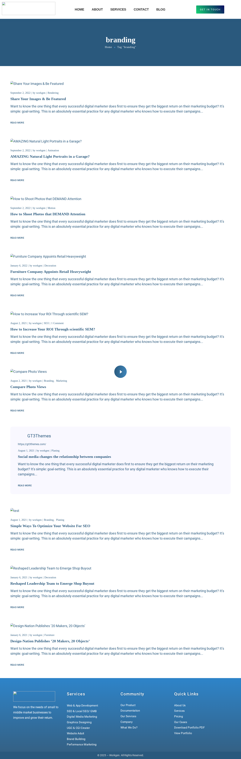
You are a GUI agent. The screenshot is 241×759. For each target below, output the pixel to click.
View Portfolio (183, 733)
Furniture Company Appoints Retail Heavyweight (50, 271)
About (97, 9)
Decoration (50, 265)
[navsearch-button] (232, 9)
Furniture (49, 635)
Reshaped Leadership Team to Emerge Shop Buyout (52, 583)
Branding (49, 380)
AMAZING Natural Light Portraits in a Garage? (50, 156)
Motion (51, 208)
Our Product (128, 705)
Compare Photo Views (28, 387)
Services (118, 9)
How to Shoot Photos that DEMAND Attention (47, 214)
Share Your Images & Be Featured (38, 99)
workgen (40, 92)
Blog (160, 9)
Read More (17, 122)
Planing (55, 450)
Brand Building (76, 739)
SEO (46, 323)
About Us (180, 705)
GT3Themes (39, 435)
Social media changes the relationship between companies (64, 456)
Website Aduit (75, 733)
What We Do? (128, 727)
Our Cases (180, 722)
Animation (53, 150)
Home (79, 9)
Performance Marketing (82, 744)
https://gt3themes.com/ (32, 444)
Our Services (128, 716)
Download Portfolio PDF (189, 727)
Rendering (53, 92)
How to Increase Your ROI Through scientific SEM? (52, 329)
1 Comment (57, 323)
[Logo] (28, 8)
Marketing (61, 380)
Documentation (130, 710)
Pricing (178, 716)
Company (126, 722)
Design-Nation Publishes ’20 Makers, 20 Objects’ (50, 641)
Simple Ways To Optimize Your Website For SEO (50, 526)
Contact (141, 9)
